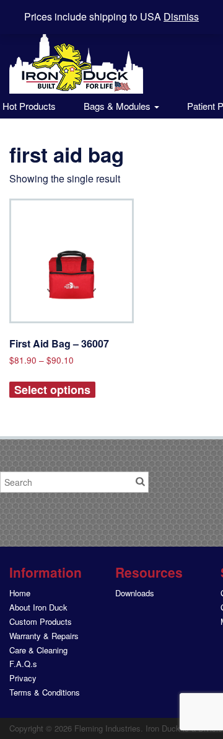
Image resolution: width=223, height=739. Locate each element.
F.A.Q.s (23, 664)
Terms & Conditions (44, 692)
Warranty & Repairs (44, 636)
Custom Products (40, 621)
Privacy (23, 678)
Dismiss (181, 16)
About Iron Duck (38, 607)
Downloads (134, 593)
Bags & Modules (118, 105)
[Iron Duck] (76, 53)
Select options (52, 390)
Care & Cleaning (38, 650)
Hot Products (28, 105)
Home (19, 593)
